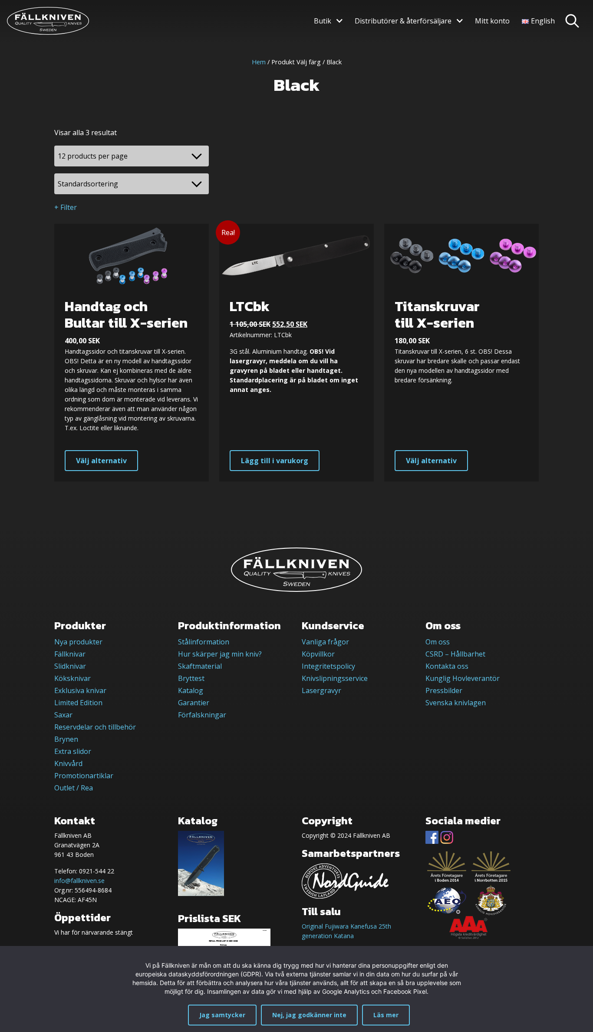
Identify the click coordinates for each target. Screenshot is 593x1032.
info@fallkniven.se (79, 880)
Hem (259, 61)
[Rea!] (296, 254)
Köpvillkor (318, 654)
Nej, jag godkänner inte (309, 1015)
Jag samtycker (222, 1015)
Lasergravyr (321, 690)
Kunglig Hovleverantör (462, 678)
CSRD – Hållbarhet (455, 654)
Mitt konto (492, 21)
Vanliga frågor (325, 642)
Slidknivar (70, 666)
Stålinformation (203, 642)
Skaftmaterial (200, 666)
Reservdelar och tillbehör (95, 727)
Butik (322, 21)
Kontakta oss (446, 666)
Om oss (437, 642)
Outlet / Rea (73, 788)
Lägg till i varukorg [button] (274, 460)
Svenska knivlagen (455, 702)
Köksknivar (72, 678)
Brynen (66, 739)
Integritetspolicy (328, 666)
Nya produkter (78, 642)
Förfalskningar (202, 715)
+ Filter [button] (65, 207)
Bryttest (191, 678)
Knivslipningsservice (335, 678)
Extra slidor (72, 751)
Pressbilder (443, 690)
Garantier (193, 702)
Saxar (63, 715)
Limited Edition (78, 702)
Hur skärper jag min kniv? (220, 654)
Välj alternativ (101, 460)
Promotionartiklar (83, 775)
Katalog (190, 690)
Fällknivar (70, 654)
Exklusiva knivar (80, 690)
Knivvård (68, 763)
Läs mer (386, 1015)
